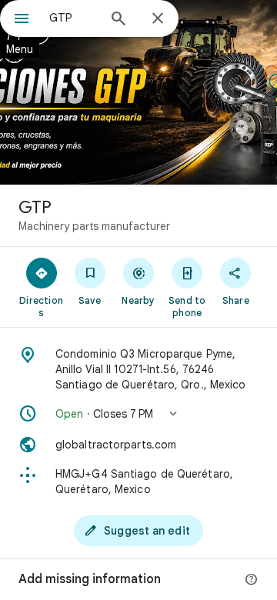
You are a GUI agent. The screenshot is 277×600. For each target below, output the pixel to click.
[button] (138, 413)
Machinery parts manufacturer (94, 226)
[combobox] (73, 17)
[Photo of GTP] (138, 92)
